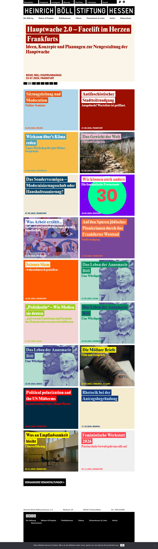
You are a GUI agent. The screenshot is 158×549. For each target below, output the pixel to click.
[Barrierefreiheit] (124, 2)
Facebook (44, 2)
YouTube (79, 2)
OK (122, 545)
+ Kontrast (91, 2)
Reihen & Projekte (46, 18)
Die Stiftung (28, 18)
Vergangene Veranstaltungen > (44, 482)
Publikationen (65, 18)
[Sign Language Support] (120, 2)
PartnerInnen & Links (96, 18)
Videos (79, 18)
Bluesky (66, 2)
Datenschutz (125, 18)
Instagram (56, 2)
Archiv (112, 18)
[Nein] (155, 545)
